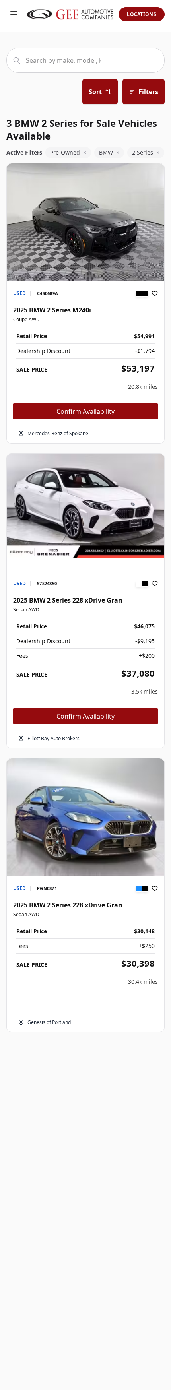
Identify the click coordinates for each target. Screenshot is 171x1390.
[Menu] (13, 14)
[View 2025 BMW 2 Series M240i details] (85, 222)
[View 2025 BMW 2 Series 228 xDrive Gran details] (85, 506)
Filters (148, 91)
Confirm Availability (85, 411)
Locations (141, 14)
